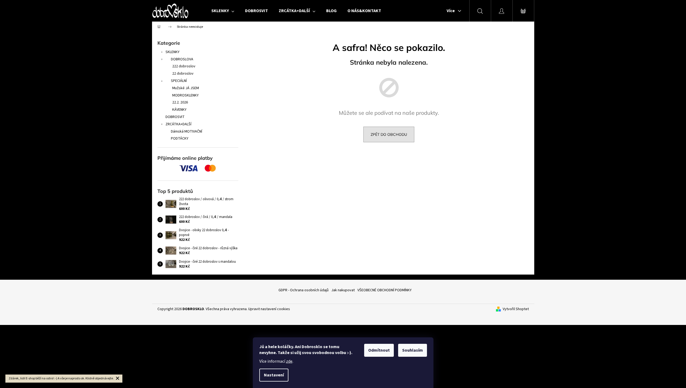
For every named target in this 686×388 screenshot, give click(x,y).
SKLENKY (173, 52)
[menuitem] (223, 11)
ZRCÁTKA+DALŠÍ (178, 124)
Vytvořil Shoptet (516, 309)
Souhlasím (412, 350)
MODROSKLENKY (185, 95)
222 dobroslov (183, 66)
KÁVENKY (179, 109)
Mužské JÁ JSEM (185, 88)
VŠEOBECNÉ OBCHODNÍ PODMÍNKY (384, 290)
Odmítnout (379, 350)
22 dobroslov (183, 73)
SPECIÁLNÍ (179, 81)
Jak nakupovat (343, 290)
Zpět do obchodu (389, 134)
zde (289, 361)
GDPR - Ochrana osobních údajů (303, 290)
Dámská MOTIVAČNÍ (186, 131)
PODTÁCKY (179, 138)
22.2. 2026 (180, 102)
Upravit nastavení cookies (269, 309)
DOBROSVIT (175, 117)
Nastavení (274, 375)
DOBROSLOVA (182, 59)
